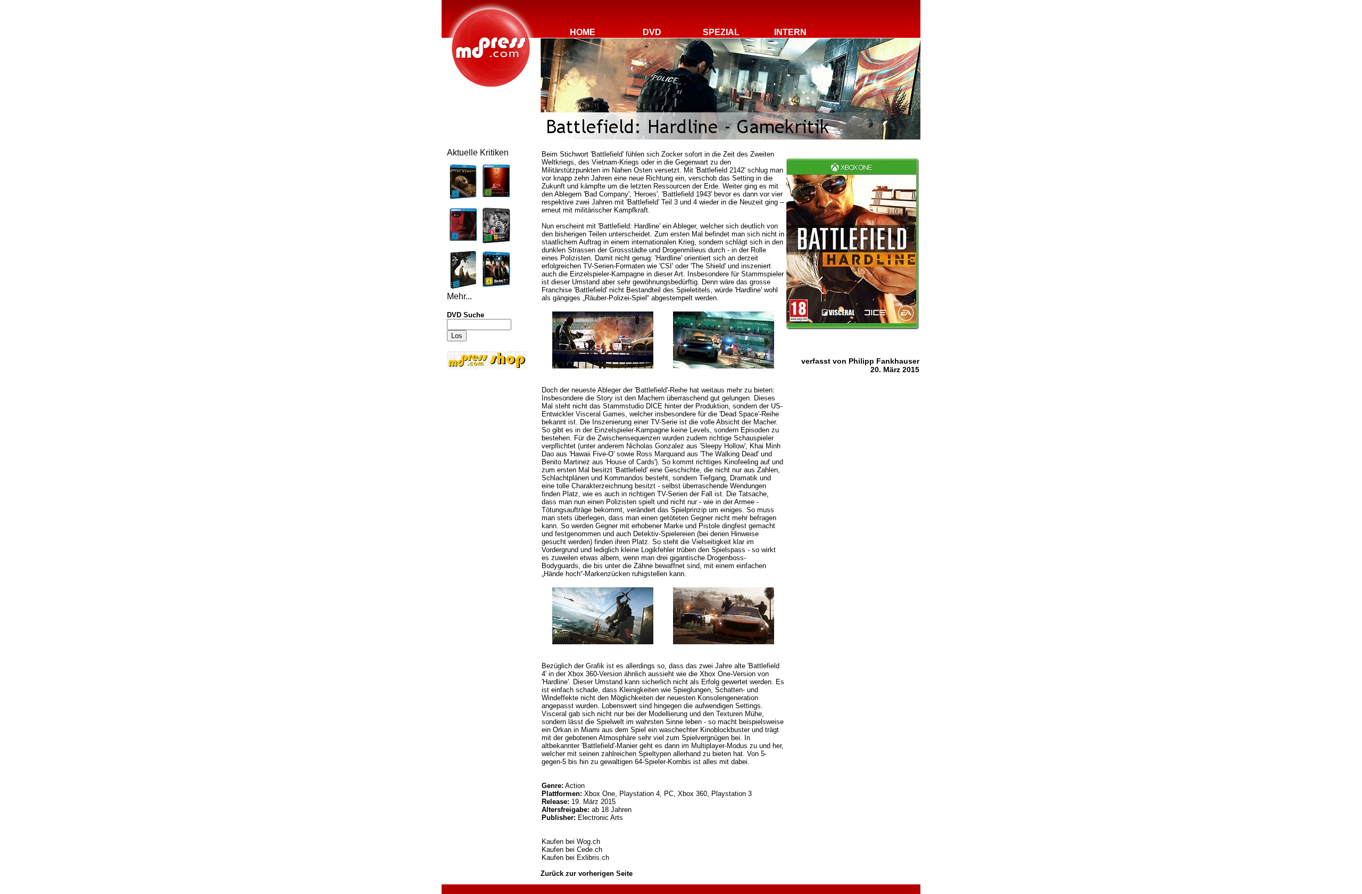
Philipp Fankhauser (884, 361)
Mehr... (459, 296)
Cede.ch (589, 850)
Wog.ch (588, 842)
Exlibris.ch (593, 858)
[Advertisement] (479, 443)
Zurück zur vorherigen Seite (587, 873)
